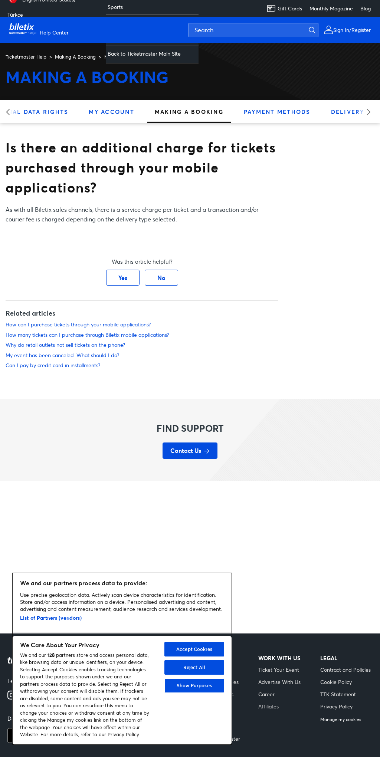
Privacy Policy (336, 706)
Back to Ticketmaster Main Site (144, 53)
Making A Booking (75, 56)
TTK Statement (338, 694)
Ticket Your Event (278, 669)
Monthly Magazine (331, 8)
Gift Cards (290, 8)
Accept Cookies (194, 649)
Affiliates (268, 706)
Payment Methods (277, 111)
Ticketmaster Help (26, 56)
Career (266, 694)
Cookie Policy (336, 681)
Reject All (194, 667)
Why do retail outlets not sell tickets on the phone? (65, 344)
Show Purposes (194, 685)
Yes (122, 278)
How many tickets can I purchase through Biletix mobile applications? (87, 334)
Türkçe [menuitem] (15, 14)
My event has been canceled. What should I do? (62, 355)
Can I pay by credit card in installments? (53, 365)
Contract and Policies (345, 669)
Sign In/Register (352, 29)
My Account (111, 111)
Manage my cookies (340, 719)
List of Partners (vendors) (51, 617)
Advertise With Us (279, 681)
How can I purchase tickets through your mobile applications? (78, 324)
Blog (365, 8)
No (161, 278)
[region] (122, 658)
